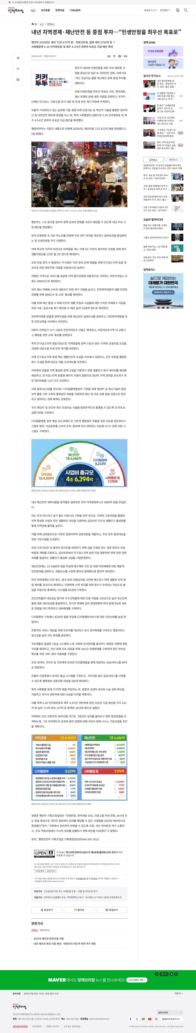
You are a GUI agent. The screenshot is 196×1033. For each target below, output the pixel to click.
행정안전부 (50, 56)
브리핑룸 (45, 10)
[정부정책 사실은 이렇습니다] (163, 63)
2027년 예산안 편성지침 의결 (49, 938)
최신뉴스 (173, 159)
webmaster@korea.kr (99, 1018)
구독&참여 (75, 10)
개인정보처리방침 (20, 1026)
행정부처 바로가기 (170, 1019)
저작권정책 (39, 871)
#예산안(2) (45, 930)
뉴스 (33, 10)
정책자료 (59, 10)
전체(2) (34, 930)
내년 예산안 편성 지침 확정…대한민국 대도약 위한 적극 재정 (65, 943)
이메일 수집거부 (52, 1026)
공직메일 (164, 10)
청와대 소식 (149, 10)
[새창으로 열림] (119, 56)
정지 (171, 974)
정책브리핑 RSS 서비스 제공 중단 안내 (41, 993)
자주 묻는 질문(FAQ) (72, 1026)
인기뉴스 (153, 159)
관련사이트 (163, 1012)
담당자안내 (51, 871)
